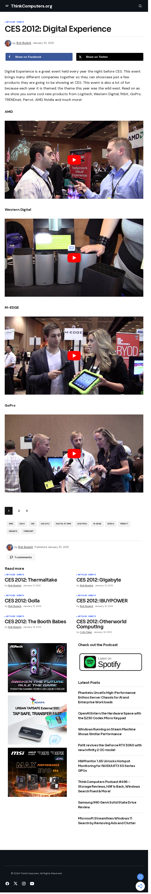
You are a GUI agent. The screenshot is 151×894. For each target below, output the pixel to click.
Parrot (124, 524)
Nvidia (111, 524)
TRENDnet (28, 531)
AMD (11, 524)
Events (20, 22)
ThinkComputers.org (31, 6)
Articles (10, 22)
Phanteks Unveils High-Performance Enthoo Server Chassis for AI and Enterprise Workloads (107, 697)
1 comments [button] (23, 557)
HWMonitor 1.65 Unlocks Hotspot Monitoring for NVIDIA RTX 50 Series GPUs (106, 766)
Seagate (13, 531)
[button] (7, 6)
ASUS (22, 524)
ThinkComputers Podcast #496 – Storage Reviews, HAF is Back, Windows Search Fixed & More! (109, 786)
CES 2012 (45, 524)
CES (33, 524)
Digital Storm (63, 524)
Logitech (82, 524)
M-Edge (97, 524)
